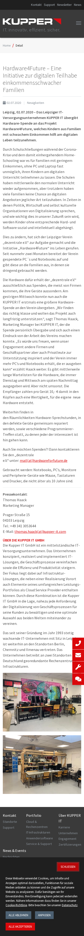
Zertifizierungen (70, 844)
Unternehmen (68, 833)
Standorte (10, 822)
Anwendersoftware (39, 838)
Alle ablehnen (18, 915)
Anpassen (44, 915)
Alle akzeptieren (20, 926)
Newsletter (64, 5)
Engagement (67, 839)
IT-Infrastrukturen (38, 832)
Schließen (68, 866)
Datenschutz (69, 905)
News (77, 5)
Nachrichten (11, 857)
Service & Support (39, 844)
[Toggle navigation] (78, 23)
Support (49, 5)
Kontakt (36, 5)
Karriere (64, 827)
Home (6, 45)
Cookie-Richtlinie (16, 905)
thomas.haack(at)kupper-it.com (40, 531)
